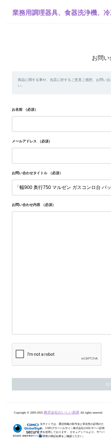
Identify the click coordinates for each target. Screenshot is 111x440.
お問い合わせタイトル (29, 173)
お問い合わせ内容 (26, 205)
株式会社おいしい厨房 (61, 412)
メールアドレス (24, 141)
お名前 (17, 109)
